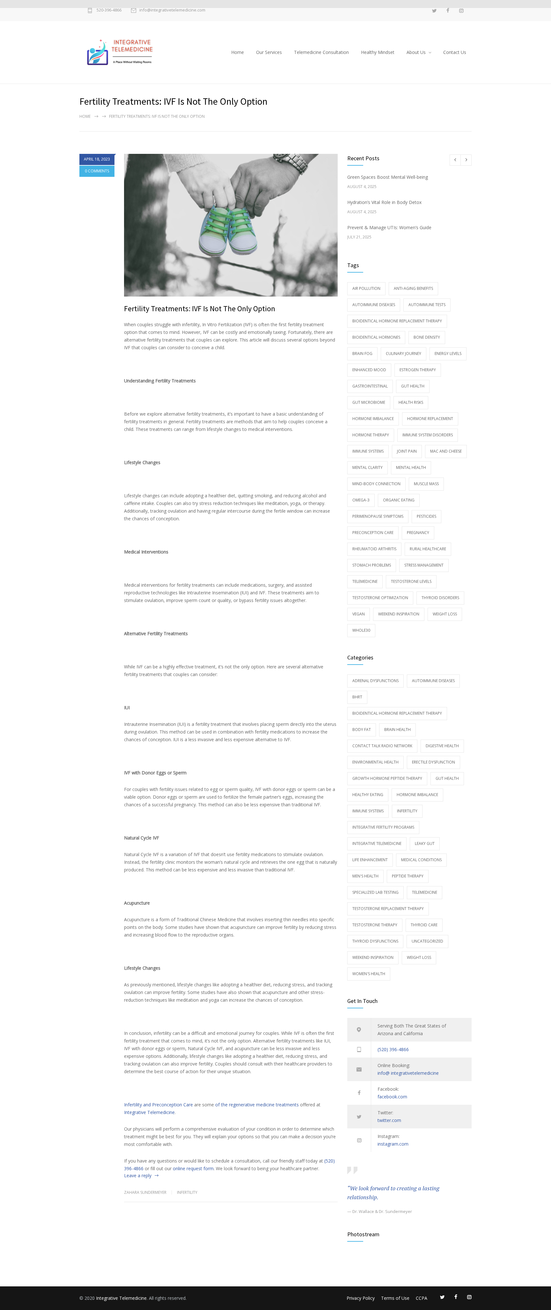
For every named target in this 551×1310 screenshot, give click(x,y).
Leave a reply (137, 1175)
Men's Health (365, 876)
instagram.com (393, 1144)
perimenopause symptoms (377, 516)
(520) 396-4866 (393, 1049)
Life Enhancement (370, 859)
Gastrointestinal (370, 386)
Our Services (269, 52)
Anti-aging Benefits (413, 288)
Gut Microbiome (368, 402)
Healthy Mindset (377, 52)
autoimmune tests (426, 304)
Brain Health (397, 729)
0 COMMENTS (97, 171)
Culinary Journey (403, 353)
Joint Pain (407, 451)
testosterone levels (411, 581)
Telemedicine (365, 581)
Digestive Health (442, 746)
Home (237, 52)
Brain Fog (362, 353)
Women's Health (368, 973)
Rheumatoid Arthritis (374, 549)
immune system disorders (427, 435)
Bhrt (357, 697)
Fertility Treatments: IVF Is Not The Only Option (199, 308)
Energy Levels (448, 353)
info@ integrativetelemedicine (408, 1073)
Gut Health (412, 386)
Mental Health (411, 467)
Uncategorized (427, 941)
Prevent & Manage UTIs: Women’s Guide (389, 227)
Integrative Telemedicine (376, 843)
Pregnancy (418, 532)
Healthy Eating (367, 794)
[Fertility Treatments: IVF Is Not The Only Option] (231, 225)
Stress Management (424, 565)
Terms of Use (395, 1298)
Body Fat (361, 729)
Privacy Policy (361, 1298)
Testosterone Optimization (380, 597)
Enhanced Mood (369, 370)
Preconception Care (372, 532)
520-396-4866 (108, 10)
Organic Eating (399, 500)
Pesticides (426, 516)
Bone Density (427, 337)
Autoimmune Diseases (373, 304)
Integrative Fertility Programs (383, 827)
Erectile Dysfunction (433, 762)
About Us (416, 52)
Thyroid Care (424, 925)
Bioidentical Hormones (376, 337)
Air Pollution (366, 288)
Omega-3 (361, 500)
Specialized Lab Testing (375, 892)
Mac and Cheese (446, 451)
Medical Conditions (421, 859)
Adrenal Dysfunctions (375, 680)
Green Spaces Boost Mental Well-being (387, 177)
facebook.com (392, 1097)
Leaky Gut (425, 843)
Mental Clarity (367, 467)
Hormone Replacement (430, 418)
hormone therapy (370, 435)
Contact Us (454, 52)
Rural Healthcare (428, 549)
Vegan (358, 614)
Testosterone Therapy (374, 925)
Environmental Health (375, 762)
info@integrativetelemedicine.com (172, 10)
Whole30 (361, 630)
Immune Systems (368, 451)
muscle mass (426, 483)
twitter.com (389, 1120)
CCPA (421, 1298)
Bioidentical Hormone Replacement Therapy (397, 321)
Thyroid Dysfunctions (375, 941)
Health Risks (411, 402)
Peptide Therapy (407, 876)
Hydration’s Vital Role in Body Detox (384, 202)
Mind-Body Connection (376, 483)
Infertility (187, 1192)
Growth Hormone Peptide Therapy (387, 778)
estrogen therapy (418, 370)
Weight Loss (445, 614)
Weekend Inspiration (398, 614)
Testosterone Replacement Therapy (388, 908)
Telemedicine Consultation (321, 52)
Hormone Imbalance (373, 418)
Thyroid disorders (440, 597)
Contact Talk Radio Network (382, 746)
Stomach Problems (371, 565)
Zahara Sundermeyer (145, 1192)
